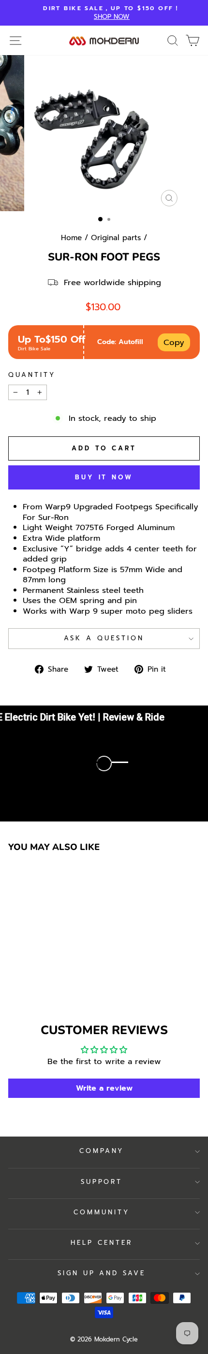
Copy (173, 342)
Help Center (102, 1243)
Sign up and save (102, 1273)
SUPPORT (102, 1182)
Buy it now (104, 477)
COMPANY (101, 1151)
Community (102, 1212)
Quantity (32, 375)
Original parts (116, 237)
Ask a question (104, 638)
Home (71, 237)
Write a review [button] (104, 1088)
